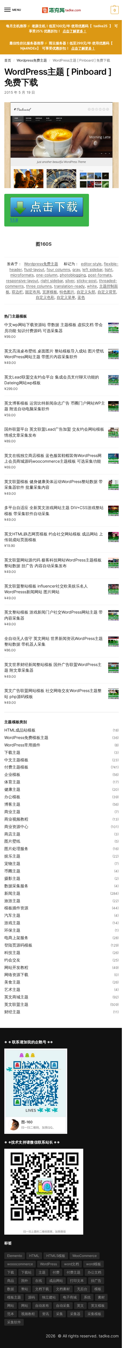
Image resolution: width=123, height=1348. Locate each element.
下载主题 (12, 752)
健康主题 (12, 789)
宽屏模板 (49, 291)
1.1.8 (14, 219)
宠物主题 (12, 863)
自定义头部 (86, 291)
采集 (59, 1314)
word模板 (93, 1264)
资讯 (45, 1314)
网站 (10, 1305)
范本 (10, 1314)
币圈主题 (12, 870)
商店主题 (12, 833)
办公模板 (12, 796)
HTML (34, 1256)
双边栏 (17, 291)
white (92, 286)
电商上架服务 (16, 937)
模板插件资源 (16, 907)
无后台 (82, 1289)
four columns (58, 269)
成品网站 (56, 1280)
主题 (42, 1272)
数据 (10, 1289)
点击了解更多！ (75, 31)
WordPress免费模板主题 (26, 737)
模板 (97, 1289)
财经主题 (12, 1011)
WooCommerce (84, 1256)
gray (76, 269)
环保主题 (12, 930)
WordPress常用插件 (22, 744)
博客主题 (12, 804)
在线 (38, 1280)
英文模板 (98, 1305)
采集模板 (94, 1314)
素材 (101, 1297)
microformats (22, 275)
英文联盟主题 (16, 1004)
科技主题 (12, 952)
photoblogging (73, 275)
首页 (7, 60)
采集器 (75, 1314)
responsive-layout (22, 280)
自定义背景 (107, 291)
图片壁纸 (12, 841)
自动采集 (63, 1305)
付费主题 (73, 1272)
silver (69, 280)
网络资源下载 (16, 974)
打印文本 (77, 1280)
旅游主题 (12, 900)
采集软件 (14, 1322)
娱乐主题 (12, 856)
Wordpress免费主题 (32, 60)
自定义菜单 (66, 297)
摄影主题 (12, 878)
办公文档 (94, 1272)
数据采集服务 (16, 885)
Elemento (14, 1256)
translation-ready (69, 286)
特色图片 (66, 291)
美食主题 (12, 982)
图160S (43, 244)
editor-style (91, 263)
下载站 (26, 1272)
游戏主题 (12, 922)
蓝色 (81, 297)
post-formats (100, 275)
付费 (56, 1272)
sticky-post (87, 280)
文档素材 (63, 1289)
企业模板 (12, 774)
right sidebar (52, 280)
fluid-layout (34, 269)
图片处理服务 (16, 848)
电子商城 (70, 1297)
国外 (24, 1280)
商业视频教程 (16, 819)
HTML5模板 (55, 1256)
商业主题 (12, 811)
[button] (114, 10)
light (108, 269)
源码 (31, 1297)
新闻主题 (12, 893)
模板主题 (14, 1297)
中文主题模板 (16, 759)
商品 (10, 1280)
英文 (80, 1305)
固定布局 (32, 291)
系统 (87, 1297)
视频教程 (28, 1314)
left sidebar (92, 269)
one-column (46, 275)
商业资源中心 (16, 826)
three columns (39, 286)
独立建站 (49, 1297)
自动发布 (42, 1305)
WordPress (48, 1264)
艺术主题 (12, 989)
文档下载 (42, 1289)
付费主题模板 (16, 766)
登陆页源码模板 (18, 945)
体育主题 (12, 781)
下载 (10, 1272)
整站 (24, 1289)
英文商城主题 (16, 996)
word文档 (71, 1264)
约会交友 (12, 959)
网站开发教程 (16, 967)
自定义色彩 (45, 297)
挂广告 (96, 1280)
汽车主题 (12, 915)
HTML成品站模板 (19, 730)
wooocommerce (20, 1264)
